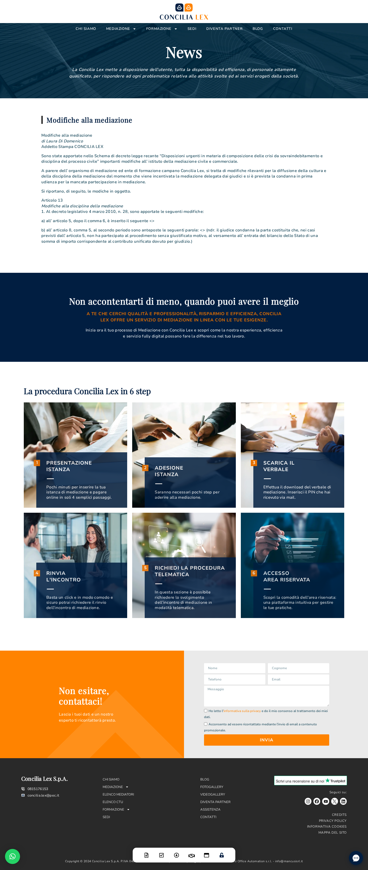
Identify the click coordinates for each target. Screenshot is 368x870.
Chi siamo (86, 28)
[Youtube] (325, 801)
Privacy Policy (333, 821)
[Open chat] (356, 858)
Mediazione (118, 28)
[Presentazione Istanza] (146, 852)
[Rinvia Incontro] (191, 852)
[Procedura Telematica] (206, 852)
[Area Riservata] (221, 852)
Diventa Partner (224, 28)
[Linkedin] (343, 801)
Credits (339, 815)
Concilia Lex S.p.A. (44, 778)
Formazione (158, 28)
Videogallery (212, 794)
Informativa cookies (327, 826)
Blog (258, 28)
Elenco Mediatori (118, 794)
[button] (12, 856)
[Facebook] (316, 801)
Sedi (192, 28)
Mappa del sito (332, 832)
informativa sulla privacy (242, 711)
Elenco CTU (113, 802)
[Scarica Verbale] (176, 852)
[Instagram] (308, 801)
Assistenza (210, 809)
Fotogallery (211, 787)
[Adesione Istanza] (161, 852)
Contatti (282, 28)
